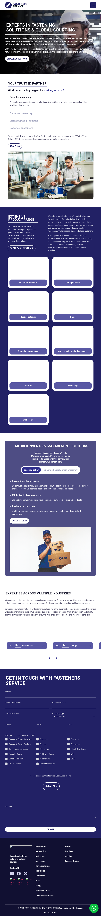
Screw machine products (18, 749)
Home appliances (42, 866)
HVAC (37, 880)
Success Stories (72, 861)
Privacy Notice (50, 912)
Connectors (75, 744)
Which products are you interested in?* (20, 735)
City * (70, 724)
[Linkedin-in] (12, 873)
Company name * (12, 713)
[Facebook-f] (19, 873)
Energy (73, 645)
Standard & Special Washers (20, 744)
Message (8, 806)
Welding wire (45, 759)
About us (68, 856)
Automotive (27, 645)
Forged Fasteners (15, 764)
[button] (93, 5)
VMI (72, 754)
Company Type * (58, 713)
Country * (8, 724)
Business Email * (59, 702)
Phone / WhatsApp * (13, 702)
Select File (51, 786)
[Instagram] (25, 873)
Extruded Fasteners (16, 759)
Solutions (69, 851)
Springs (43, 744)
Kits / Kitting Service (78, 749)
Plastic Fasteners (15, 754)
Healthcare (40, 871)
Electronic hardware (47, 764)
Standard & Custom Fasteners (20, 739)
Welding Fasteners (47, 754)
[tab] (31, 470)
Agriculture (40, 856)
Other (73, 759)
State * (39, 724)
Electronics (40, 876)
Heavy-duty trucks (43, 890)
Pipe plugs (75, 739)
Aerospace (40, 861)
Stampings (44, 739)
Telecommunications (44, 895)
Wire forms (44, 749)
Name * (8, 692)
